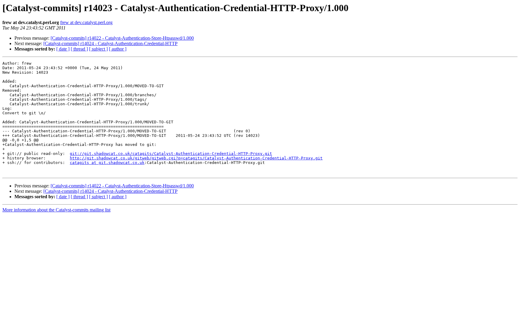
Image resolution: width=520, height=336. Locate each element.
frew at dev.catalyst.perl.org (86, 22)
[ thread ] (79, 48)
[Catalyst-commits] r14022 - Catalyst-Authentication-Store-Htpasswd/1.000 (122, 38)
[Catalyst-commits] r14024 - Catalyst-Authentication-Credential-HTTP (110, 43)
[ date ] (63, 48)
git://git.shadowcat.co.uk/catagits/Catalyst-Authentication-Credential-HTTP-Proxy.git (171, 153)
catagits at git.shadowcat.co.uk (107, 162)
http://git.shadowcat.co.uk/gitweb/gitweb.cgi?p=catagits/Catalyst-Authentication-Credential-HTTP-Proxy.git (196, 158)
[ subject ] (98, 48)
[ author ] (117, 48)
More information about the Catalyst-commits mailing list (56, 209)
